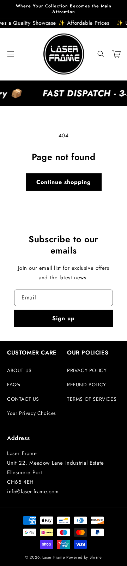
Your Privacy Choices (31, 413)
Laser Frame (53, 557)
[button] (10, 54)
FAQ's (13, 384)
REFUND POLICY (86, 384)
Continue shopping (63, 182)
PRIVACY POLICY (87, 370)
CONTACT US (23, 399)
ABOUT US (19, 370)
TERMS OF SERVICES (91, 399)
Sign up (63, 318)
